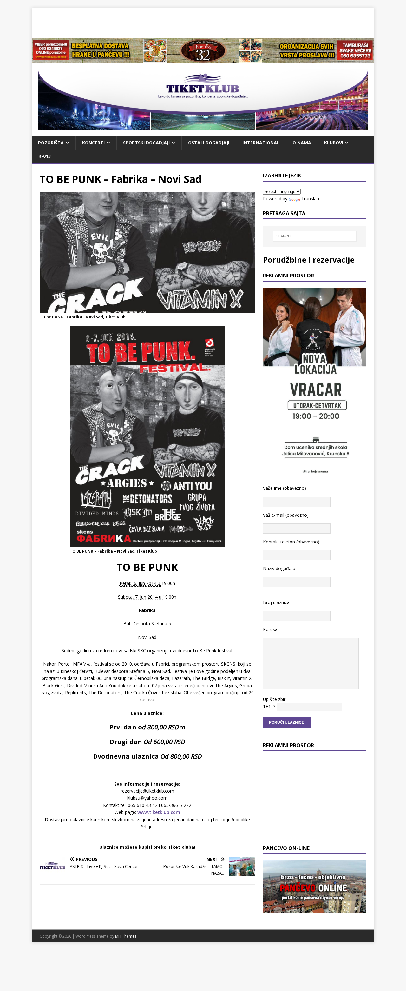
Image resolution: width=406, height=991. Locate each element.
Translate (311, 199)
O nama (301, 143)
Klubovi (333, 143)
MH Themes (125, 936)
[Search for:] (314, 236)
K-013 (44, 156)
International (260, 143)
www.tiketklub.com (158, 812)
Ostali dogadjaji (208, 143)
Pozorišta (51, 143)
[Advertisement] (203, 22)
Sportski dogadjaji (146, 143)
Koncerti (93, 143)
